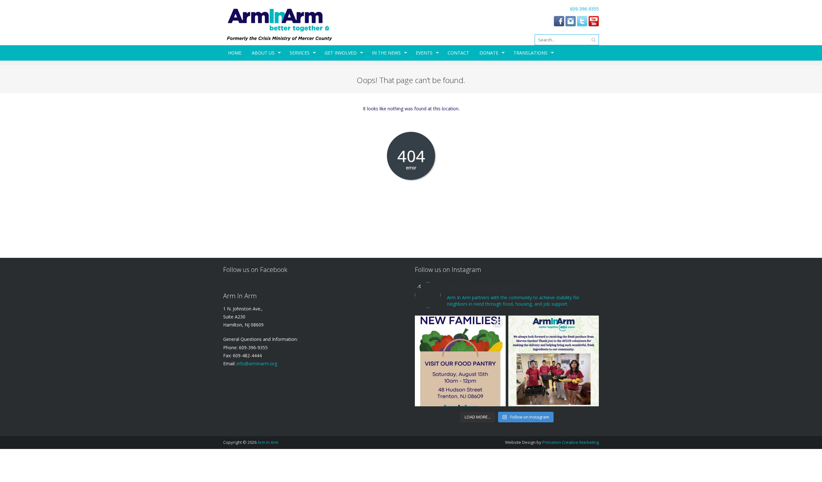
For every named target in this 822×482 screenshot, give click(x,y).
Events (424, 53)
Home (234, 53)
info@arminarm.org (256, 363)
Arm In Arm (268, 442)
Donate (488, 53)
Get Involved (341, 53)
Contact (458, 53)
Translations (530, 53)
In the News (386, 53)
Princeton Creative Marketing (570, 442)
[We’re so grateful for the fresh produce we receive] (553, 361)
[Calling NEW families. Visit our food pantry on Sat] (460, 361)
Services (300, 53)
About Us (263, 53)
